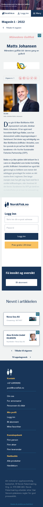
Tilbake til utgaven (13, 28)
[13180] (37, 332)
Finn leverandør (14, 449)
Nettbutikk (12, 456)
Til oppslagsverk (19, 357)
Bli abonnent (21, 282)
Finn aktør (11, 444)
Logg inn (21, 236)
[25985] (37, 314)
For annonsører (14, 401)
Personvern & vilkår (16, 405)
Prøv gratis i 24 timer (21, 245)
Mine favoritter (14, 426)
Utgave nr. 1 (9, 78)
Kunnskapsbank (14, 435)
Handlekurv (12, 465)
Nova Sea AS (13, 316)
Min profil (12, 412)
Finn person (12, 440)
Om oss (10, 396)
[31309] (39, 35)
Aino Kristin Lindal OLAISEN (16, 336)
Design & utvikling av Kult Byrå (21, 504)
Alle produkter (14, 461)
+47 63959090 (13, 383)
